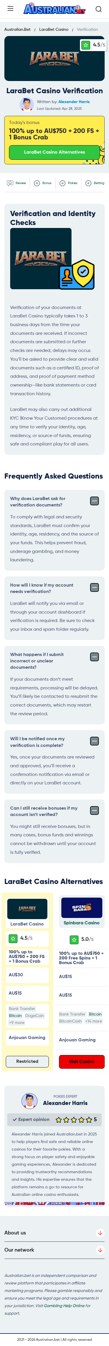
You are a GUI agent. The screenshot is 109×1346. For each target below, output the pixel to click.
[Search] (98, 9)
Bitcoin (15, 1016)
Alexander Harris (74, 102)
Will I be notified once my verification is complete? (37, 742)
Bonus (46, 183)
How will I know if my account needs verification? (41, 588)
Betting (98, 183)
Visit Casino (81, 1062)
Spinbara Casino (82, 923)
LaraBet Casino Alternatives (54, 152)
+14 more (93, 1021)
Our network (19, 1250)
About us (15, 1233)
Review (20, 183)
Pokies (72, 183)
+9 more (16, 1023)
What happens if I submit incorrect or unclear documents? (37, 661)
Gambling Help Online (64, 1306)
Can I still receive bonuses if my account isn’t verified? (43, 811)
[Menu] (10, 8)
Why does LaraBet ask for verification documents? (37, 502)
